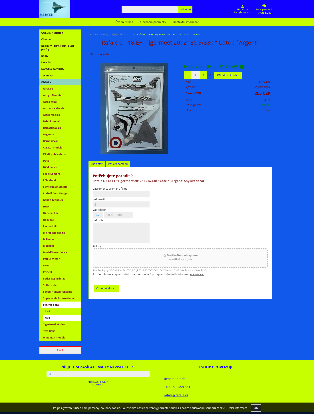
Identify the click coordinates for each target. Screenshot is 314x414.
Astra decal (50, 101)
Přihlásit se (242, 9)
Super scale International (59, 298)
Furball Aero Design (55, 193)
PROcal (47, 272)
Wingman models (54, 337)
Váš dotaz (97, 164)
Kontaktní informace (186, 22)
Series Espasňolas (54, 278)
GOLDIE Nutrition (52, 32)
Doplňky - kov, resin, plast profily (57, 47)
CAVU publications (54, 154)
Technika (47, 75)
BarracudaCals (52, 128)
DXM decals (50, 167)
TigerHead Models (54, 324)
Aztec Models (51, 114)
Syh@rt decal (51, 304)
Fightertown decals (55, 187)
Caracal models (52, 147)
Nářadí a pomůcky (52, 69)
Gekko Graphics (53, 200)
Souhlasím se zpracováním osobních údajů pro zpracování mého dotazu (143, 274)
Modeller (48, 245)
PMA (46, 265)
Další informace (237, 408)
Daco (46, 160)
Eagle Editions (52, 173)
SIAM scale (50, 285)
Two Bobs (49, 331)
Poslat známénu (118, 164)
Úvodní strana (124, 22)
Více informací (197, 274)
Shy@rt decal (262, 87)
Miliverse (48, 239)
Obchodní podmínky (153, 22)
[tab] (96, 164)
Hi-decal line (51, 213)
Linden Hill (50, 226)
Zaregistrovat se (242, 12)
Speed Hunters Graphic (57, 291)
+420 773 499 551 (177, 386)
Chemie (46, 39)
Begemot (48, 134)
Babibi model (51, 121)
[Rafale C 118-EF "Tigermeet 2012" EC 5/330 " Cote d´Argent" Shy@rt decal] (134, 108)
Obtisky (46, 82)
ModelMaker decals (55, 252)
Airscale (48, 88)
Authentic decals (53, 108)
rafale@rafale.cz (176, 395)
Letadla (46, 62)
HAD (46, 206)
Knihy (44, 56)
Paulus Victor (51, 259)
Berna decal (50, 141)
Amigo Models (52, 95)
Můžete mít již (210, 67)
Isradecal (48, 219)
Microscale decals (54, 232)
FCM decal (49, 180)
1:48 (47, 311)
